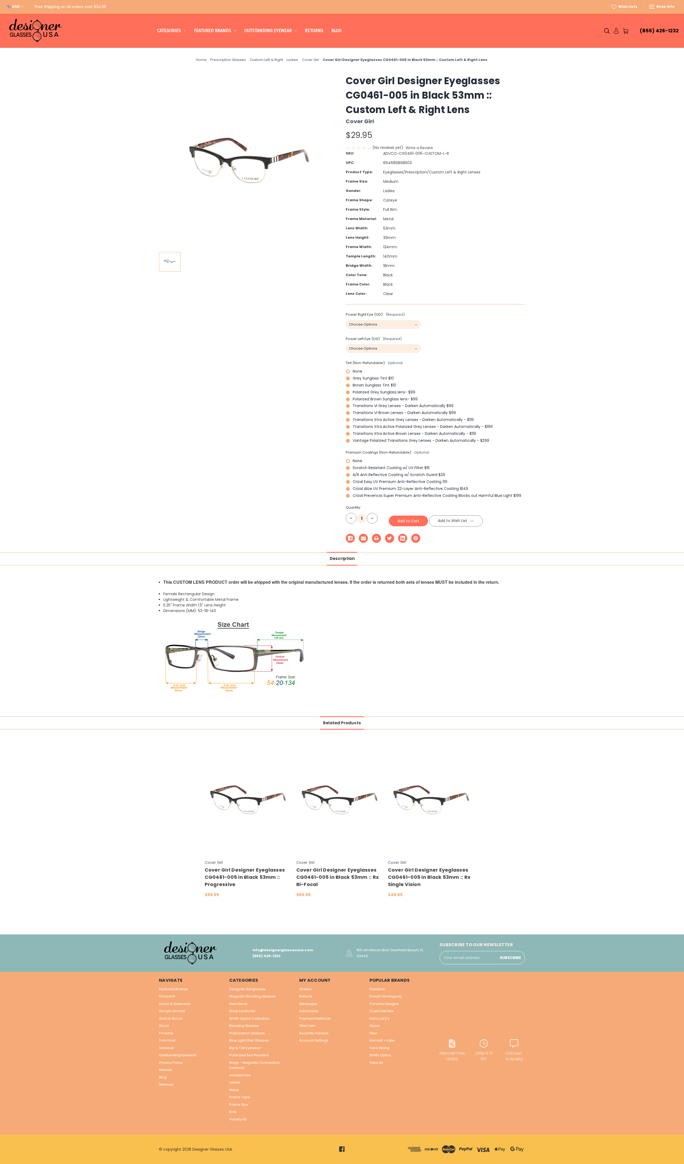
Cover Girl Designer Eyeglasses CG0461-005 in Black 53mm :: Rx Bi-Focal (337, 877)
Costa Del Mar (382, 1011)
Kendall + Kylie (382, 1040)
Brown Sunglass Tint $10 (374, 385)
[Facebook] (350, 538)
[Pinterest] (415, 538)
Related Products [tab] (342, 723)
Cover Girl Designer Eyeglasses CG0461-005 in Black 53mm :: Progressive (245, 877)
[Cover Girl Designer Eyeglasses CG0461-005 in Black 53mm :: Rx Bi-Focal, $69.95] (339, 799)
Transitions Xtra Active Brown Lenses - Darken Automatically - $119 (414, 433)
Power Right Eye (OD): (375, 314)
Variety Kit (237, 1119)
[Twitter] (389, 538)
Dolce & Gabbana (174, 1003)
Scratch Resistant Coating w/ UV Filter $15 (391, 467)
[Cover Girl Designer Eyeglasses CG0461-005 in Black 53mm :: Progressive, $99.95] (247, 799)
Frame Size (238, 1104)
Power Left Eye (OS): (374, 338)
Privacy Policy (170, 1062)
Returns (314, 30)
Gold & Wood (170, 1018)
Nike (373, 1033)
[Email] (363, 538)
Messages (308, 1003)
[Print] (376, 538)
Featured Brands (212, 30)
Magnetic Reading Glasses (252, 996)
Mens (234, 1089)
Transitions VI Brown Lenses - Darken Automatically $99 (404, 412)
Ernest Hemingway (386, 996)
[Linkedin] (402, 538)
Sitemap (166, 1084)
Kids (232, 1111)
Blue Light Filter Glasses (249, 1040)
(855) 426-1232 (659, 30)
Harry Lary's (379, 1018)
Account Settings (313, 1040)
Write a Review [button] (419, 147)
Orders (305, 989)
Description (342, 558)
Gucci (164, 1025)
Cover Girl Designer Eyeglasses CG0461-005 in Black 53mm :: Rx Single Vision (429, 877)
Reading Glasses (244, 1025)
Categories (169, 30)
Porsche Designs (384, 1003)
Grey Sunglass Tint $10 (373, 378)
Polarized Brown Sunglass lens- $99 (385, 399)
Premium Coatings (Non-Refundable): (387, 452)
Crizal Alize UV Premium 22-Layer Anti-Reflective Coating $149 (410, 488)
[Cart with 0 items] (625, 30)
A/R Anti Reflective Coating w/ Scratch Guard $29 (399, 474)
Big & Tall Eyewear (245, 1047)
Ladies (234, 1082)
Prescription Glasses (247, 1033)
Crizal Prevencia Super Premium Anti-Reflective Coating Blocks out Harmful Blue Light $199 (437, 495)
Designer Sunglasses (247, 989)
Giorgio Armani (172, 1011)
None (357, 371)
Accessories (240, 1075)
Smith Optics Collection (249, 1018)
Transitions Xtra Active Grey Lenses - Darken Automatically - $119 (413, 419)
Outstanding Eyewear (268, 30)
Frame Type (239, 1097)
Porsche (166, 1033)
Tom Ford (167, 1040)
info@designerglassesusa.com (282, 950)
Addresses (308, 1011)
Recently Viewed (313, 1033)
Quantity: (353, 507)
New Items (238, 1003)
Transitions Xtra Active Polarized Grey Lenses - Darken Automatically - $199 (423, 426)
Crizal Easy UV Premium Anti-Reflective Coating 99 (400, 481)
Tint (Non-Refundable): (374, 362)
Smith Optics (380, 1055)
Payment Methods (315, 1018)
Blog (336, 30)
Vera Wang (379, 1047)
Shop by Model (242, 1011)
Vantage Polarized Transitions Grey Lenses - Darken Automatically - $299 (421, 440)
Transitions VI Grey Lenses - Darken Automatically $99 (403, 405)
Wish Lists (627, 6)
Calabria (377, 989)
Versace (166, 1047)
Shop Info (664, 6)
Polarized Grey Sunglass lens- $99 (384, 392)
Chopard (167, 996)
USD (16, 6)
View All (376, 1062)
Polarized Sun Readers (249, 1055)
